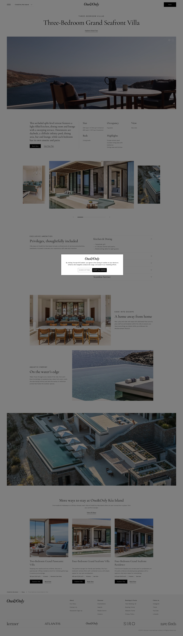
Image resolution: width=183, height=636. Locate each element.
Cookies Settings (84, 270)
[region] (92, 264)
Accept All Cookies (99, 270)
